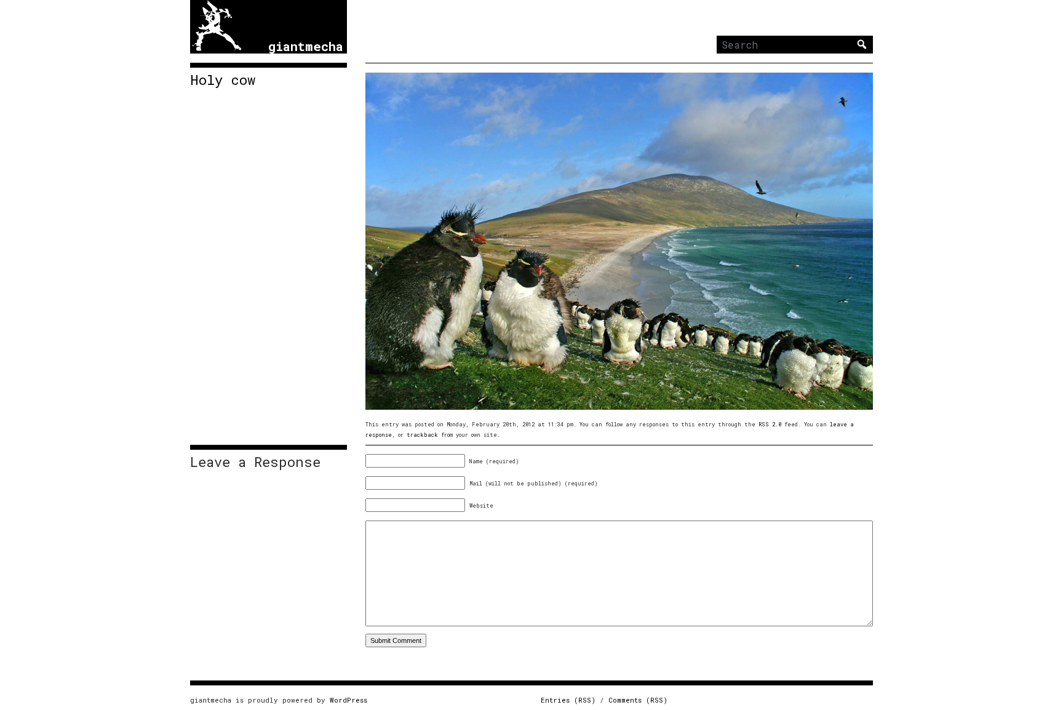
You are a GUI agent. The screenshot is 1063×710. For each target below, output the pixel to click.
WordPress (348, 699)
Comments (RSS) (637, 699)
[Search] (862, 44)
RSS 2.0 (769, 424)
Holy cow (222, 80)
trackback (422, 434)
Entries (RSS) (568, 699)
